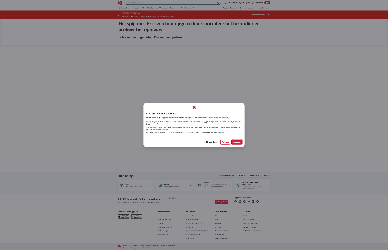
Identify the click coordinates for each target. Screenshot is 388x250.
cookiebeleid (165, 129)
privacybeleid (156, 129)
